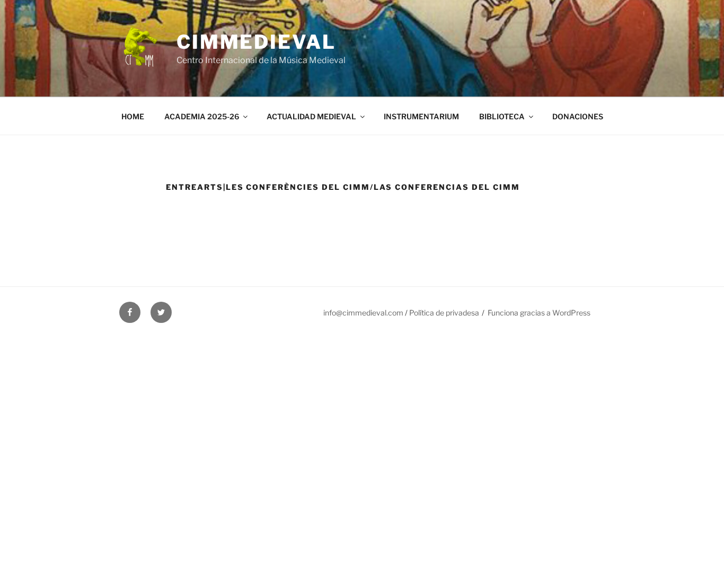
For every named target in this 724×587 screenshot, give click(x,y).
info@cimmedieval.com (363, 312)
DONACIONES (577, 116)
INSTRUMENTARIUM (421, 116)
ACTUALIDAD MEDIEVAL (311, 116)
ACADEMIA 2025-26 (201, 116)
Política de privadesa (444, 312)
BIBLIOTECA (502, 116)
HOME (132, 116)
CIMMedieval (256, 42)
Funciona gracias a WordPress (539, 312)
